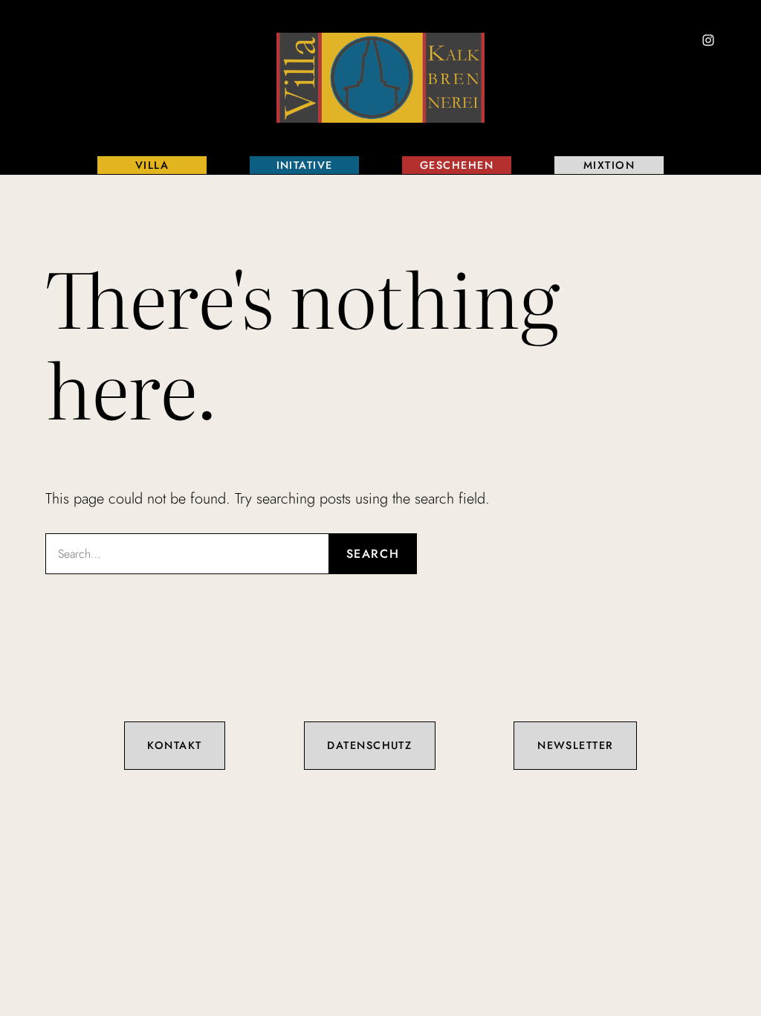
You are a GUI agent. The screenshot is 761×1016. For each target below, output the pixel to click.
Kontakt (174, 745)
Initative (304, 165)
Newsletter (575, 745)
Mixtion (609, 165)
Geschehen (456, 165)
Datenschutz (369, 745)
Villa (152, 165)
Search (373, 553)
